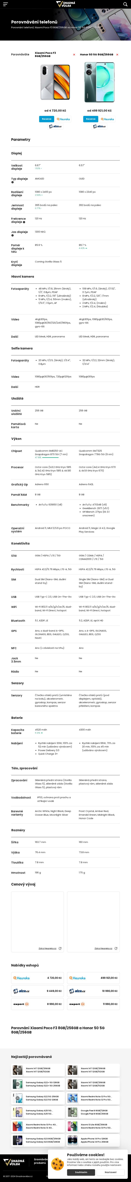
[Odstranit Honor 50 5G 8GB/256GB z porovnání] (117, 55)
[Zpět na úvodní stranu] (13, 1162)
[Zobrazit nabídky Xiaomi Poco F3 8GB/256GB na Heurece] (63, 119)
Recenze (46, 119)
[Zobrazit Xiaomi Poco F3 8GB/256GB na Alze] (55, 126)
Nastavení (110, 1172)
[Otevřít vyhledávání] (125, 4)
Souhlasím (81, 1172)
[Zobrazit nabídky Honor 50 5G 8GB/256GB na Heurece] (107, 119)
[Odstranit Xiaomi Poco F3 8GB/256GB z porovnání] (74, 55)
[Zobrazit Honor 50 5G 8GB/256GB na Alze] (99, 126)
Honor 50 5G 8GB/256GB (96, 54)
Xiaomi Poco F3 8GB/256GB (45, 54)
